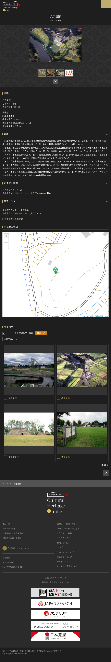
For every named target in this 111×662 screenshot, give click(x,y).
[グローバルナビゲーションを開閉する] (106, 4)
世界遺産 (6, 558)
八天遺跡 (6, 190)
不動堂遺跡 (14, 457)
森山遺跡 (65, 457)
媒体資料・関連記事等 (66, 524)
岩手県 (17, 107)
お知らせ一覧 (62, 543)
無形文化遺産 (8, 562)
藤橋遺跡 (13, 398)
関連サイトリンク (64, 557)
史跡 (4, 107)
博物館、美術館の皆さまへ (68, 528)
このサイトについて (65, 552)
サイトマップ (62, 561)
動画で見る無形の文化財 (12, 567)
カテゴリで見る (9, 528)
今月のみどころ (63, 538)
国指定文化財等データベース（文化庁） (20, 193)
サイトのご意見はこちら (67, 566)
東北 (10, 107)
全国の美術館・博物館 (11, 538)
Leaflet (86, 316)
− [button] (6, 240)
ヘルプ (60, 547)
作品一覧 (6, 524)
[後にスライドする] (105, 465)
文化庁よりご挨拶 (64, 533)
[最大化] (6, 246)
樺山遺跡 (65, 398)
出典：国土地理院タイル (99, 316)
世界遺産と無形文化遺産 (12, 533)
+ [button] (6, 235)
